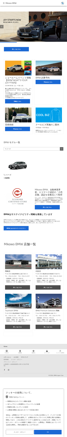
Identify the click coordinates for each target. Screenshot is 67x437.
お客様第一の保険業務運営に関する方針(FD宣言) (16, 364)
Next (65, 26)
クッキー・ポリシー (16, 359)
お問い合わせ (7, 357)
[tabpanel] (33, 31)
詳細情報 (7, 178)
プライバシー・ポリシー (10, 362)
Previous (1, 26)
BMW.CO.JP (24, 357)
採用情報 (6, 359)
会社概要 (16, 357)
